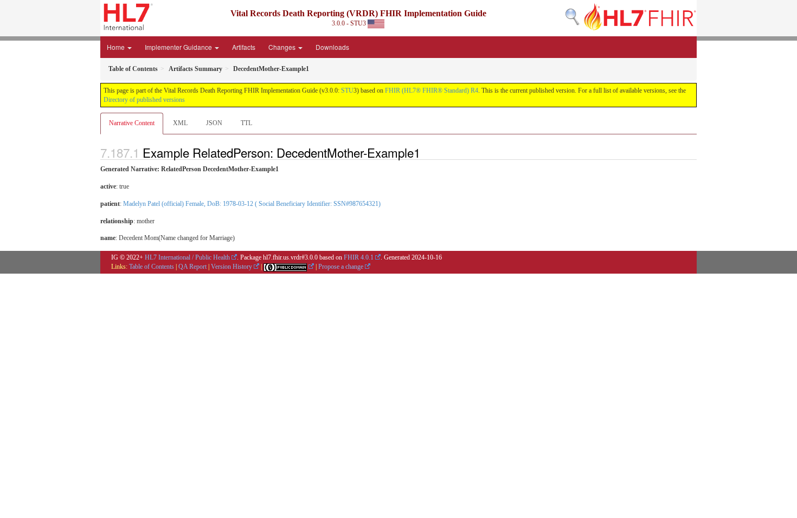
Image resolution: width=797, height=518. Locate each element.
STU (347, 90)
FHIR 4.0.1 (359, 257)
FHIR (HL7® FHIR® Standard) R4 (431, 90)
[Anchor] (426, 152)
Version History (231, 266)
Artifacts (243, 46)
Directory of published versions (144, 99)
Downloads (332, 46)
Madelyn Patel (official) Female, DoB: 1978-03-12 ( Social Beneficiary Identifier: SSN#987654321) (252, 204)
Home (116, 46)
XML (180, 123)
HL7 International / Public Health (187, 257)
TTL (246, 123)
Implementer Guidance (179, 46)
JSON (214, 123)
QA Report (192, 266)
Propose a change (340, 266)
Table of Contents (151, 266)
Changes (282, 46)
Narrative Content (132, 123)
